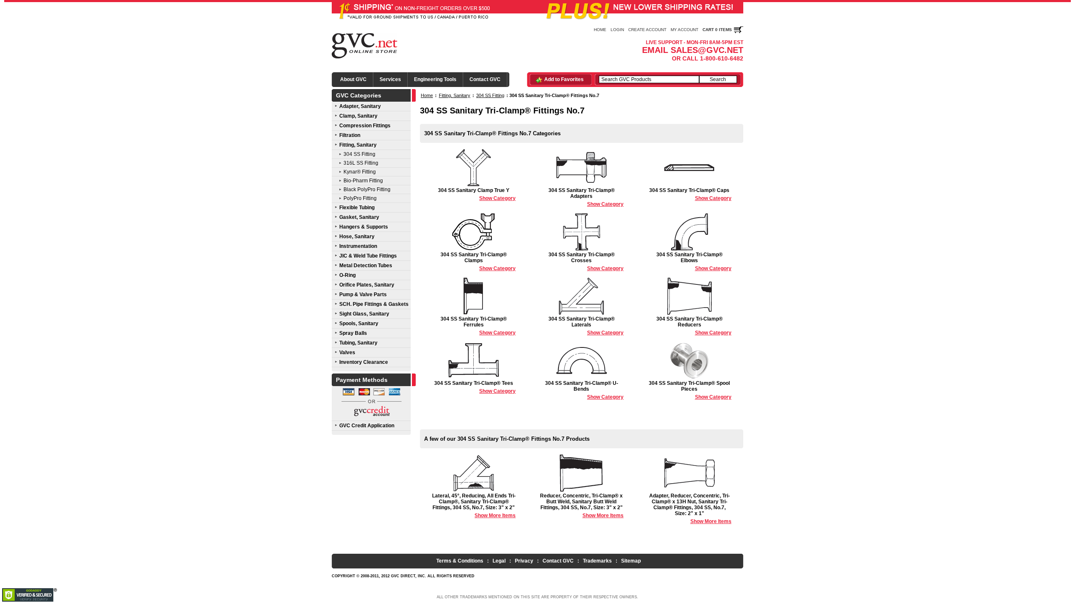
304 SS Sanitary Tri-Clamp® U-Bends (584, 390)
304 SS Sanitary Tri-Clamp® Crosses (586, 261)
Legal (499, 561)
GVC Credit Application (366, 426)
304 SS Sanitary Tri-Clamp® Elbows (694, 261)
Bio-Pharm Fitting (363, 181)
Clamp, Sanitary (358, 116)
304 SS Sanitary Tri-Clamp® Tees (475, 387)
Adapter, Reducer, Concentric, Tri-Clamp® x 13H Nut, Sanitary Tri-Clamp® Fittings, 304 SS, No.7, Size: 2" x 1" (690, 508)
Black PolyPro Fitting (367, 189)
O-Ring (347, 275)
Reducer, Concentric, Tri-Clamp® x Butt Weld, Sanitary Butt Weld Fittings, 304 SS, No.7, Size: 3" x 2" (582, 505)
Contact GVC (485, 79)
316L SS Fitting (360, 163)
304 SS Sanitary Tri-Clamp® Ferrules (478, 326)
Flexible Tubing (357, 207)
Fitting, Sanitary (358, 145)
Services (390, 79)
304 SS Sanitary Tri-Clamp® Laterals (586, 326)
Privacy (524, 561)
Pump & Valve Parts (363, 294)
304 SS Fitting (359, 154)
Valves (347, 352)
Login (617, 29)
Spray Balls (353, 333)
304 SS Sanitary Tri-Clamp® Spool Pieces (690, 390)
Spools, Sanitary (358, 323)
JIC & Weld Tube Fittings (368, 256)
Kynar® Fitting (359, 172)
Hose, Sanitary (357, 236)
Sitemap (631, 561)
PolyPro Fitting (360, 198)
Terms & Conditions (459, 561)
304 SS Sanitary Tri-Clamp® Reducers (694, 326)
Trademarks (597, 561)
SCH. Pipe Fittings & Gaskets (374, 304)
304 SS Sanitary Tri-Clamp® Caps (690, 194)
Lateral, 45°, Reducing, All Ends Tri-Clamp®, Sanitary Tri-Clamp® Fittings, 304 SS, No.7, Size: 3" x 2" (474, 505)
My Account (684, 29)
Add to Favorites (564, 79)
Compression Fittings (365, 126)
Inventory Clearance (363, 362)
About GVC (353, 79)
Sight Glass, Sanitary (364, 314)
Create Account (647, 29)
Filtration (349, 135)
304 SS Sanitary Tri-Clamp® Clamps (478, 261)
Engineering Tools (435, 79)
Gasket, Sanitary (359, 217)
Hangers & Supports (363, 227)
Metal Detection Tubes (365, 265)
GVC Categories (358, 95)
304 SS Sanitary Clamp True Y (477, 194)
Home (600, 29)
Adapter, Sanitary (360, 106)
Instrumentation (358, 246)
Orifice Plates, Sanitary (366, 285)
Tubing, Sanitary (358, 343)
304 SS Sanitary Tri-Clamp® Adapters (586, 197)
